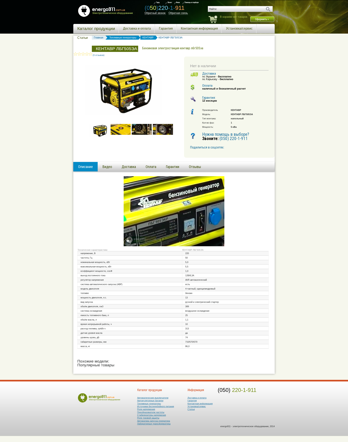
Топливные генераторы (149, 403)
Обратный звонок (155, 12)
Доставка (129, 167)
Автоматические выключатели (152, 398)
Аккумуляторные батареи (150, 400)
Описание (85, 167)
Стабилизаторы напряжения (151, 415)
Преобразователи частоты (150, 412)
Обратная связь (178, 12)
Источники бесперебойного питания (155, 406)
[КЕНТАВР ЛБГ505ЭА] (99, 136)
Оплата (151, 167)
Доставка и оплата (137, 28)
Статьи (82, 37)
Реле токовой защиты (148, 418)
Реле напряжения (146, 409)
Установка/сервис (239, 28)
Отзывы (195, 167)
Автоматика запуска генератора (153, 421)
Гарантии (172, 167)
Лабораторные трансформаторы (154, 423)
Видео (107, 167)
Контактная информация (199, 28)
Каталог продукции (96, 28)
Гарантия (166, 28)
